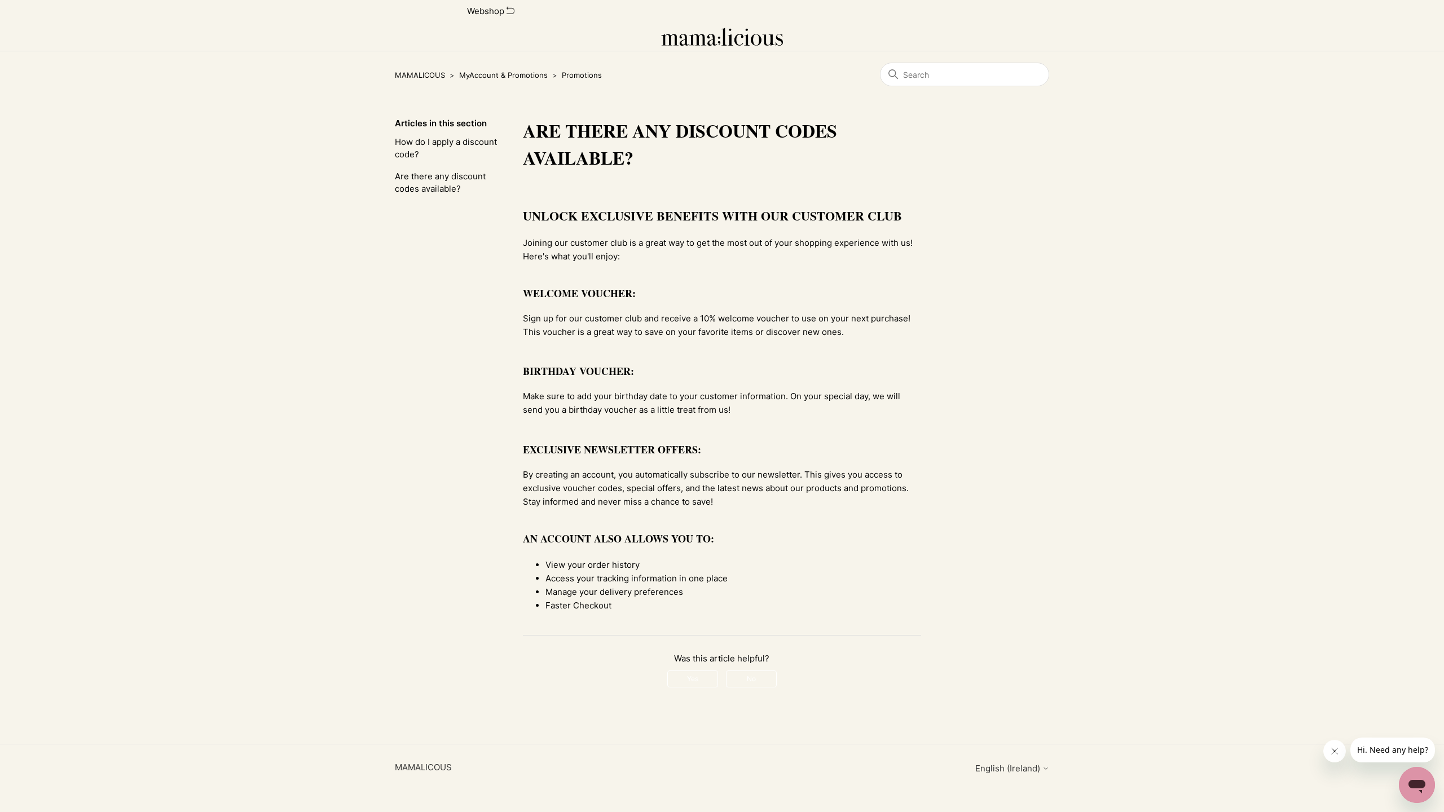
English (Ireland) (1008, 768)
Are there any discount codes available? (440, 183)
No (751, 678)
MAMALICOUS (420, 75)
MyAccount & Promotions (503, 75)
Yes (692, 678)
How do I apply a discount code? (446, 148)
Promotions (582, 75)
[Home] (722, 37)
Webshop (487, 11)
